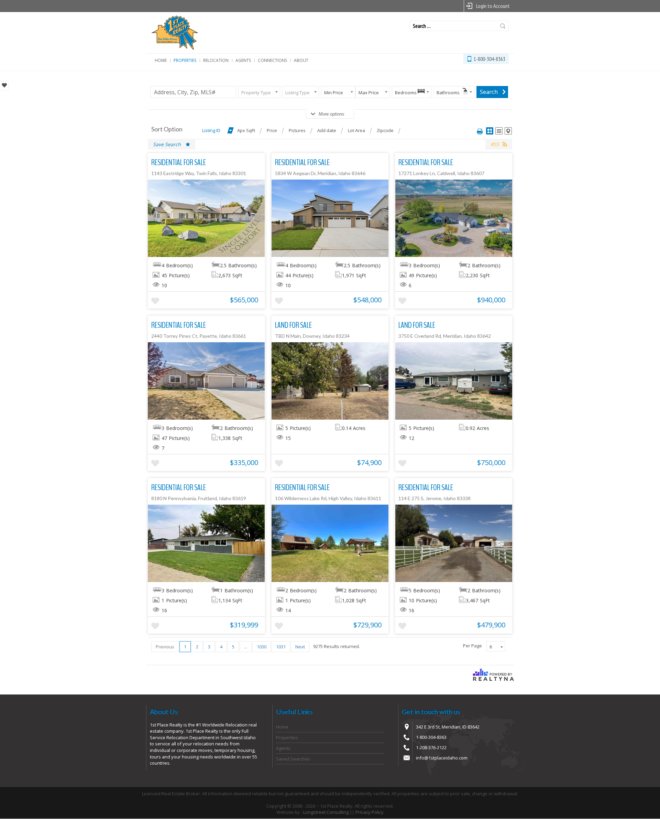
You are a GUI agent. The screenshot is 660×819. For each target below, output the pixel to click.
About (301, 60)
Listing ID (211, 130)
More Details (206, 218)
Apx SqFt (246, 130)
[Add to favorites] (155, 301)
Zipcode (385, 130)
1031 (281, 647)
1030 (261, 647)
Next (300, 647)
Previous (165, 647)
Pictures (297, 130)
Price (272, 130)
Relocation (216, 60)
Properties (185, 60)
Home (161, 60)
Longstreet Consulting (326, 812)
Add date (326, 130)
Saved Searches (293, 759)
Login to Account (493, 5)
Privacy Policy (369, 812)
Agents (243, 60)
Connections (272, 60)
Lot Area (356, 130)
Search (502, 26)
